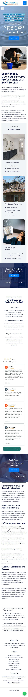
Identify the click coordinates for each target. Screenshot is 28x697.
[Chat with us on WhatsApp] (25, 694)
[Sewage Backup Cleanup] (13, 259)
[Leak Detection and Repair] (14, 256)
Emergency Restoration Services (14, 657)
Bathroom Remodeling (14, 655)
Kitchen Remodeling (14, 663)
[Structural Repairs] (11, 207)
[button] (14, 38)
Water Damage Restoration (10, 248)
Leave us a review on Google (12, 449)
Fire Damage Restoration (13, 204)
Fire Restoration (14, 659)
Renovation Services (12, 162)
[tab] (14, 614)
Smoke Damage (14, 667)
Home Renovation (14, 661)
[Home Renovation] (11, 166)
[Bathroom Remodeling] (12, 171)
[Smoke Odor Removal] (12, 215)
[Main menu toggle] (25, 3)
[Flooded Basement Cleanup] (14, 253)
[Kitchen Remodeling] (12, 169)
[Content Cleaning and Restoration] (14, 211)
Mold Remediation (14, 665)
